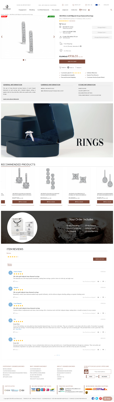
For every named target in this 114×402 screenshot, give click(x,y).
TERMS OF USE (27, 398)
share (16, 281)
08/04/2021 (103, 338)
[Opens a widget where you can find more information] (107, 399)
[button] (23, 60)
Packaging (6, 375)
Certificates (10, 386)
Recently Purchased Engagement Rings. (15, 373)
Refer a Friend (7, 369)
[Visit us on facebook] (93, 398)
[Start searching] (111, 10)
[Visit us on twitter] (96, 398)
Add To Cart (72, 61)
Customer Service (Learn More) (95, 77)
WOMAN (104, 376)
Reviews (9, 253)
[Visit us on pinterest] (100, 398)
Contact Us (60, 376)
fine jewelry (55, 10)
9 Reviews (72, 21)
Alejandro (16, 287)
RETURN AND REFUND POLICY (60, 398)
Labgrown (65, 10)
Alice (15, 319)
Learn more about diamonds (11, 99)
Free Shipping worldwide (37, 373)
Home (2, 14)
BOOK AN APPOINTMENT (24, 5)
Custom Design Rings (9, 371)
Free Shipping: (68, 44)
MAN (90, 376)
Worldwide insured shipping (97, 386)
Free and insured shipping (68, 77)
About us (60, 369)
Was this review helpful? (89, 281)
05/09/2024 (103, 271)
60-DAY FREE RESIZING (36, 375)
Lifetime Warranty (92, 73)
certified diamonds (43, 10)
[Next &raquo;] (59, 355)
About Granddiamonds (66, 366)
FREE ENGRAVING (34, 376)
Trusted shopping (66, 386)
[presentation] (2, 36)
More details (13, 202)
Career (59, 378)
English (106, 4)
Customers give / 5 (67, 73)
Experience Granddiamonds (13, 366)
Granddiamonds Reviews (64, 371)
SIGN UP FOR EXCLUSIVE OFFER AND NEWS (96, 367)
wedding (32, 10)
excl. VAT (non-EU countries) (45, 4)
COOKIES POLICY (46, 398)
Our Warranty (67, 51)
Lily (14, 338)
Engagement (22, 10)
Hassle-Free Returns (93, 75)
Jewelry (7, 14)
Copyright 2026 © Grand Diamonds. (13, 398)
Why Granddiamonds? (38, 366)
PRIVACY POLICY (36, 398)
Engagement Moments (64, 373)
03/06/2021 (103, 319)
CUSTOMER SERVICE (35, 369)
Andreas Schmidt (18, 271)
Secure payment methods (41, 386)
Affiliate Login (7, 376)
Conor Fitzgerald (17, 303)
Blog (58, 375)
